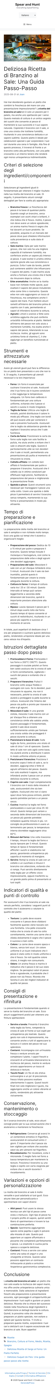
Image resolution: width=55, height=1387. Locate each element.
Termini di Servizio (37, 1373)
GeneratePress (27, 1383)
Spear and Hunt (27, 4)
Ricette (10, 1337)
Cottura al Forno (26, 1341)
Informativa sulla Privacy (16, 1373)
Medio (38, 1341)
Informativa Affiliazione (35, 1376)
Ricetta (46, 1341)
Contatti (20, 1376)
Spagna (8, 1345)
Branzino (11, 1341)
